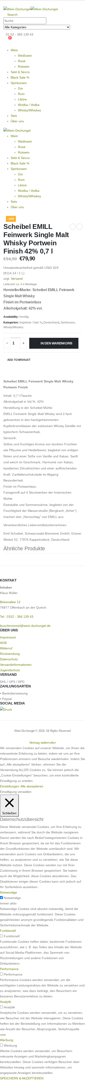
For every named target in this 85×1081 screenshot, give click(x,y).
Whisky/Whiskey (29, 110)
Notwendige (12, 898)
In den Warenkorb (56, 343)
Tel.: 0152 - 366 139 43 (16, 616)
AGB (3, 643)
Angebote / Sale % (30, 322)
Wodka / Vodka (28, 105)
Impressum (8, 637)
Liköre (22, 99)
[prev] (73, 226)
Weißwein (25, 55)
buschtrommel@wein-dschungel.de (25, 626)
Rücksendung (10, 654)
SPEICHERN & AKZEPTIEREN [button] (22, 1078)
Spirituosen (19, 83)
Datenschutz (9, 659)
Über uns (17, 121)
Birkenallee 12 (10, 602)
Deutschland (51, 322)
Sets (14, 116)
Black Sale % (20, 77)
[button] (4, 3)
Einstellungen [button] (9, 786)
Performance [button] (9, 969)
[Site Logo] (30, 9)
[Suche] (74, 27)
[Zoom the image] (6, 709)
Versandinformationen (16, 664)
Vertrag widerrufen (42, 742)
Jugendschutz (10, 670)
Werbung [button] (6, 1040)
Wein (14, 136)
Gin (20, 88)
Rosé (21, 61)
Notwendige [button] (8, 892)
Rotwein (23, 66)
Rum (21, 94)
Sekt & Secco (20, 72)
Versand (17, 278)
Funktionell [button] (8, 930)
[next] (79, 226)
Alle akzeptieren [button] (31, 786)
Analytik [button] (5, 1002)
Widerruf (6, 648)
